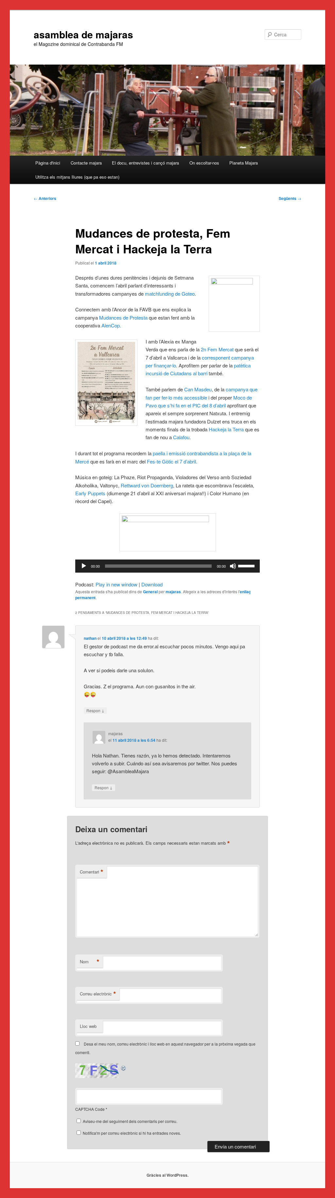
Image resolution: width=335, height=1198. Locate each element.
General (150, 592)
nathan (90, 638)
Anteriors (45, 198)
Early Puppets (90, 493)
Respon (95, 710)
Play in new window (116, 584)
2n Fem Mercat (217, 349)
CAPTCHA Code (90, 1109)
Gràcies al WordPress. (167, 1175)
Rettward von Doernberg (147, 485)
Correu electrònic (98, 994)
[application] (167, 566)
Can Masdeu (198, 389)
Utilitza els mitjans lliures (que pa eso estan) (77, 177)
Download (152, 584)
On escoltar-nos (204, 163)
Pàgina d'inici (47, 163)
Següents (290, 198)
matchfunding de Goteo (170, 293)
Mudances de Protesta (123, 317)
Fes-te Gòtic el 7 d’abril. (172, 461)
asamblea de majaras (83, 34)
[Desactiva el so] (233, 566)
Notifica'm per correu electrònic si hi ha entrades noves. (132, 1133)
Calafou (181, 437)
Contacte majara (86, 163)
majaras (173, 592)
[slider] (247, 565)
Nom (89, 961)
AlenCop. (111, 325)
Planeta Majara (243, 163)
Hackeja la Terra (226, 429)
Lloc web (88, 1026)
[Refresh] (123, 1067)
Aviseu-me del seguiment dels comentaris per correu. (130, 1121)
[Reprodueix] (83, 566)
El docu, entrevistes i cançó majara (145, 163)
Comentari (91, 872)
